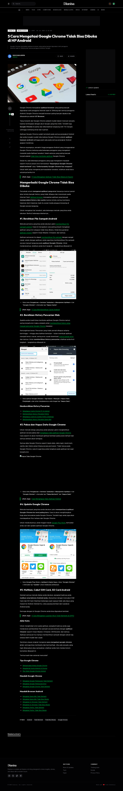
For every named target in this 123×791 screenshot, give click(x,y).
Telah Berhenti (38, 720)
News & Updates (68, 767)
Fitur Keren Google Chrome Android (34, 671)
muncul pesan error (66, 336)
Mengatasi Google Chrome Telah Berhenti (36, 686)
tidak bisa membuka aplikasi (42, 156)
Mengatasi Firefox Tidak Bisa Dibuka (35, 710)
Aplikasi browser (36, 197)
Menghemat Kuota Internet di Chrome (35, 668)
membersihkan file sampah (51, 237)
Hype (64, 773)
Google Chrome (62, 720)
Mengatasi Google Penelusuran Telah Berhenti (38, 681)
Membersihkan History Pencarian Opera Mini (37, 419)
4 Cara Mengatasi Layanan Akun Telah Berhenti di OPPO (53, 616)
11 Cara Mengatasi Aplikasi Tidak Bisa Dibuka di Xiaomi (52, 177)
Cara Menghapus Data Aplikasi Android (46, 499)
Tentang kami (95, 767)
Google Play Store (58, 523)
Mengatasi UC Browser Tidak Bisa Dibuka (36, 704)
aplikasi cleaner (26, 233)
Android (29, 720)
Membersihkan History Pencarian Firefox (36, 414)
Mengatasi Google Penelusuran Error (34, 684)
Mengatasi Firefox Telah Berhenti (33, 707)
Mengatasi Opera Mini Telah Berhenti (34, 696)
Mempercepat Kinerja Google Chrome (35, 665)
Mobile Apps (22, 30)
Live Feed (112, 94)
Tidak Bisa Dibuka (50, 720)
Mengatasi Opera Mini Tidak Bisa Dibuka (36, 699)
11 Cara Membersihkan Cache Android (46, 310)
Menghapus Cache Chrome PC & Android (36, 411)
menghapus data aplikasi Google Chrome (55, 433)
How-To (11, 30)
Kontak (93, 770)
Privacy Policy (95, 773)
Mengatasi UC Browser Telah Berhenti (35, 702)
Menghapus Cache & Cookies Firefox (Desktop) (38, 416)
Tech (64, 770)
